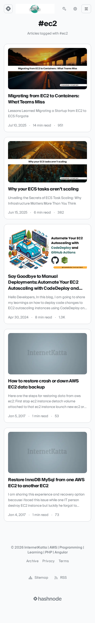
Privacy (48, 561)
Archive (32, 561)
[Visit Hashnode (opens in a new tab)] (47, 599)
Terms (64, 561)
